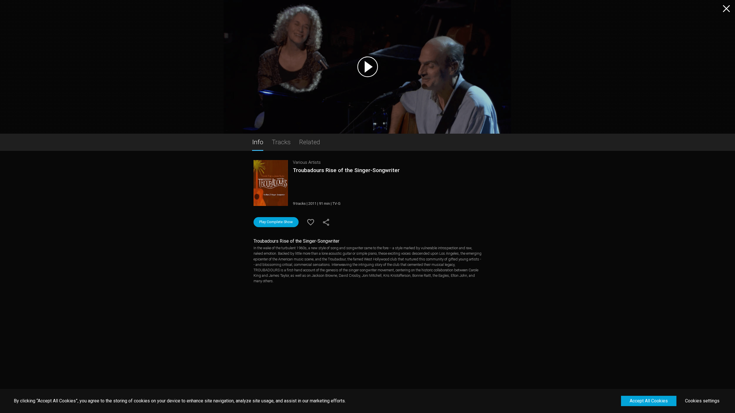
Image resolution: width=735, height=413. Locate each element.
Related (309, 142)
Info (257, 142)
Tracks (281, 142)
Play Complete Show (276, 222)
